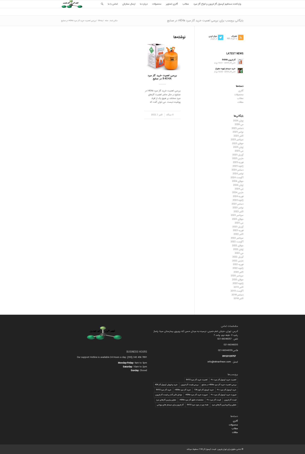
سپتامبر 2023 (237, 215)
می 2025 (239, 151)
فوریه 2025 (238, 162)
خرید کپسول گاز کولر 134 (204, 389)
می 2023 (239, 223)
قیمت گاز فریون (230, 399)
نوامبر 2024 (238, 173)
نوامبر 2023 (238, 208)
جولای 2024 (237, 181)
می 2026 (239, 124)
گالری (240, 91)
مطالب (240, 98)
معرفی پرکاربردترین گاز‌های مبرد (224, 404)
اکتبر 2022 (238, 234)
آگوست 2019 (237, 291)
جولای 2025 (237, 143)
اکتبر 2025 (238, 136)
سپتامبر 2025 (237, 139)
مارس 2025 (237, 158)
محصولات (238, 94)
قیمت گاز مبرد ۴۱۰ (214, 399)
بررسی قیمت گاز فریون (189, 384)
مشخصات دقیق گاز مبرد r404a (192, 399)
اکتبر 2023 (238, 211)
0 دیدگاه (170, 114)
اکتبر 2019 (238, 287)
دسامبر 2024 (237, 170)
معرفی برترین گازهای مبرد (166, 399)
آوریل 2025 (237, 155)
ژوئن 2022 (238, 249)
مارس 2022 (237, 261)
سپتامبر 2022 (237, 238)
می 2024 (239, 189)
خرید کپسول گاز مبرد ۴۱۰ (226, 389)
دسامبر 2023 (237, 204)
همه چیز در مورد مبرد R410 (197, 404)
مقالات (240, 102)
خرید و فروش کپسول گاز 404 (166, 384)
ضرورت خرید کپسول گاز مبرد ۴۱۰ (223, 394)
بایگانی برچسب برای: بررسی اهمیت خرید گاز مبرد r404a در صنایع (205, 20)
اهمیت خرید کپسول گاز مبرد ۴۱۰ (223, 379)
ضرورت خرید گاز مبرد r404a (196, 394)
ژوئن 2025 (238, 147)
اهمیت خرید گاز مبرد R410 (197, 379)
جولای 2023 (237, 219)
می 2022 (239, 253)
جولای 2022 (237, 245)
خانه (106, 20)
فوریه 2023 (238, 230)
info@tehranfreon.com (219, 362)
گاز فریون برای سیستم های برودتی (170, 404)
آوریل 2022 (237, 257)
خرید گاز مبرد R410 (163, 389)
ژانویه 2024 (238, 200)
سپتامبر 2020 (237, 276)
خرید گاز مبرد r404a (183, 389)
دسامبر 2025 (237, 128)
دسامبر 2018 (237, 295)
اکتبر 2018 (238, 298)
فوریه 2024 (238, 196)
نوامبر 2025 (238, 132)
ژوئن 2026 (238, 121)
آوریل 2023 (237, 227)
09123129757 (229, 356)
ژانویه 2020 (238, 283)
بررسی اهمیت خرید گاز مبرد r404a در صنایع (162, 77)
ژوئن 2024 (238, 185)
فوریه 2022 (238, 264)
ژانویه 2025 (238, 166)
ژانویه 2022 (238, 268)
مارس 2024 (237, 192)
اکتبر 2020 (238, 272)
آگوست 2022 (237, 242)
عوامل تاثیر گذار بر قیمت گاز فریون (168, 394)
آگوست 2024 (237, 177)
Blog (100, 20)
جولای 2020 (237, 280)
